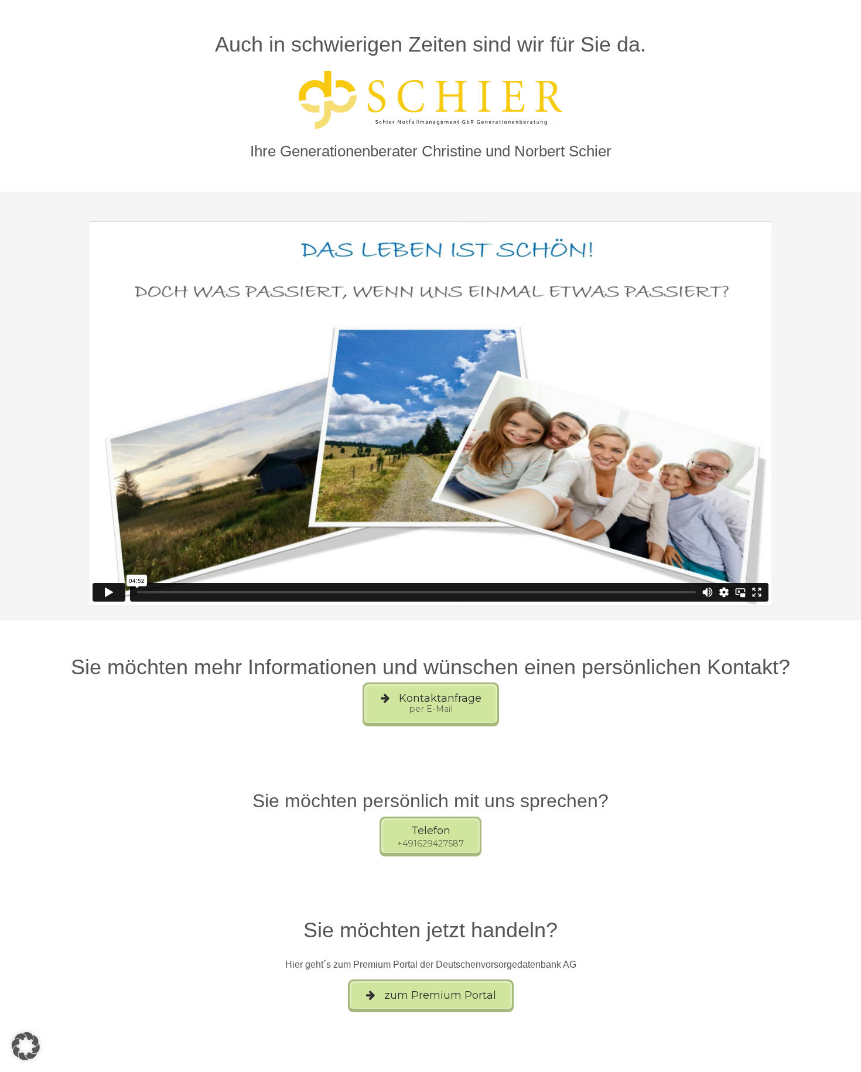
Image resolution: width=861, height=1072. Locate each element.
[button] (26, 1046)
